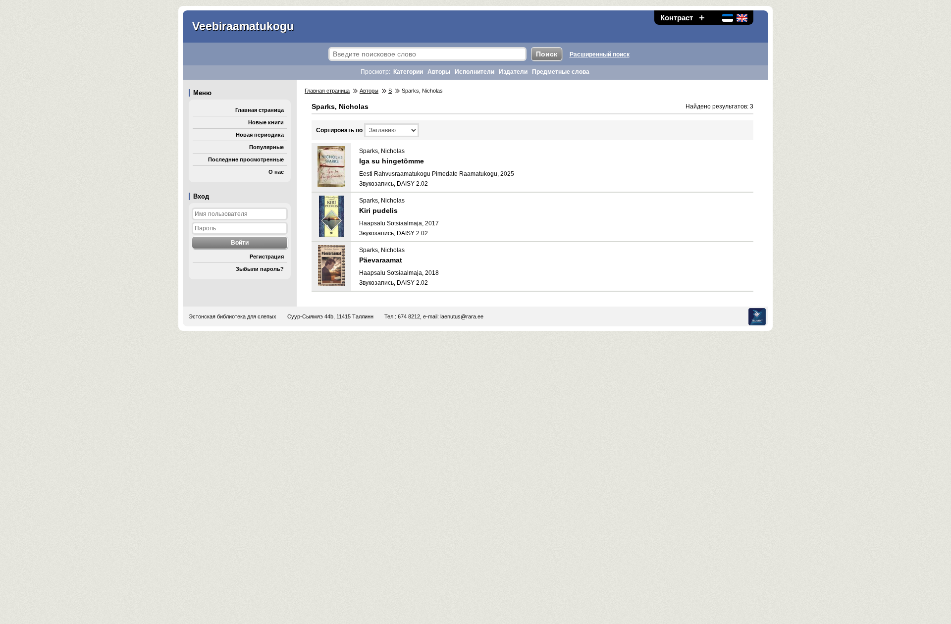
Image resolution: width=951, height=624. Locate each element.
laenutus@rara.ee (461, 316)
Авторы (438, 71)
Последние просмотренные (246, 159)
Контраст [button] (676, 17)
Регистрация (267, 257)
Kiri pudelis (378, 210)
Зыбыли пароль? (260, 269)
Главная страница (259, 110)
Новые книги (266, 122)
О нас (276, 172)
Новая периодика (260, 135)
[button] (701, 17)
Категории (408, 71)
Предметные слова (560, 71)
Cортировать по (339, 130)
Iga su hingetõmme (391, 161)
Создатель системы (757, 316)
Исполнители (474, 71)
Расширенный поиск (600, 54)
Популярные (266, 147)
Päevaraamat (380, 260)
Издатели (513, 71)
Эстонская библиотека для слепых (232, 316)
